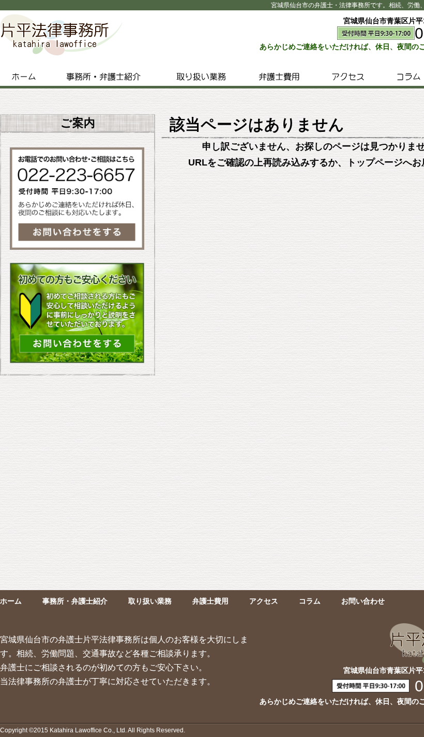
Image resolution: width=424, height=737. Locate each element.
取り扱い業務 (201, 76)
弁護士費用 (278, 76)
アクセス (347, 76)
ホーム (23, 76)
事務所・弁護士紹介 (103, 76)
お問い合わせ (363, 601)
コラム (310, 601)
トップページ (375, 162)
